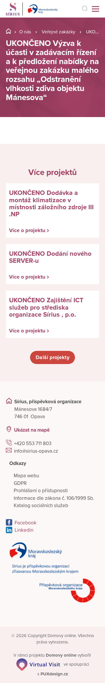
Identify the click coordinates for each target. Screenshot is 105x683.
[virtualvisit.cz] (38, 664)
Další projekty (52, 357)
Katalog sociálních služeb (41, 505)
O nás (25, 32)
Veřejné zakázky (58, 32)
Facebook (25, 523)
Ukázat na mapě (32, 430)
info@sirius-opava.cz (36, 451)
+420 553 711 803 (32, 443)
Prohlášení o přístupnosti (41, 491)
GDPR (20, 483)
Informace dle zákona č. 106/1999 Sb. (54, 498)
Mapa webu (26, 476)
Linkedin (24, 530)
